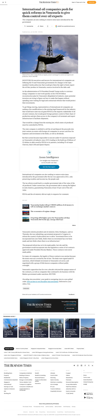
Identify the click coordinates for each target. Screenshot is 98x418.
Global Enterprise (88, 382)
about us (25, 411)
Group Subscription (71, 384)
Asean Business (87, 380)
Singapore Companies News (38, 348)
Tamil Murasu (66, 406)
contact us (31, 411)
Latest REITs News (69, 348)
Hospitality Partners (55, 391)
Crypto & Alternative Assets (40, 380)
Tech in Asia (86, 377)
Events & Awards (70, 391)
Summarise (30, 26)
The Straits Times (27, 406)
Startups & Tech (8, 386)
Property (6, 375)
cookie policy (60, 411)
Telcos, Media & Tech (25, 382)
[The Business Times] (47, 2)
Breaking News (8, 373)
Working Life (7, 393)
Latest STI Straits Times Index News (61, 355)
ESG (5, 391)
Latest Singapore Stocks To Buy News (29, 358)
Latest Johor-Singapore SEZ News (12, 355)
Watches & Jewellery (56, 382)
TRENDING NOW (9, 316)
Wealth (37, 373)
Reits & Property (23, 377)
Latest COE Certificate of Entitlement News (67, 352)
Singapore (7, 382)
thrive (85, 375)
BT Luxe (52, 386)
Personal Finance (39, 377)
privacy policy (42, 411)
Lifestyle (52, 373)
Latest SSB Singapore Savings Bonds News (42, 352)
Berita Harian (58, 406)
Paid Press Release (71, 386)
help (37, 411)
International (7, 384)
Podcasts (68, 380)
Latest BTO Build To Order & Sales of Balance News (36, 355)
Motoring (53, 377)
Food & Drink (53, 375)
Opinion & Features (9, 389)
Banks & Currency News (22, 348)
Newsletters (69, 377)
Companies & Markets (25, 373)
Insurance (38, 383)
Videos (68, 375)
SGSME (85, 384)
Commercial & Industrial (11, 380)
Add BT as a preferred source (66, 26)
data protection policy (70, 411)
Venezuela (26, 288)
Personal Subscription (72, 382)
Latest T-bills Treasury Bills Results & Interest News (16, 352)
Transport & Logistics (25, 384)
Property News (80, 348)
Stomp (73, 406)
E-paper (68, 373)
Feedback (71, 294)
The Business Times (38, 406)
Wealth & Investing (40, 375)
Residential (7, 377)
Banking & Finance (24, 375)
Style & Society (54, 380)
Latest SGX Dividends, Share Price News (82, 355)
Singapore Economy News (54, 348)
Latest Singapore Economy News (49, 358)
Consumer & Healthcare (26, 386)
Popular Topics (9, 348)
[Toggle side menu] (3, 2)
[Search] (5, 2)
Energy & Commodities (25, 380)
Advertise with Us (71, 389)
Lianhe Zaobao (49, 406)
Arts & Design (54, 384)
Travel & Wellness (55, 389)
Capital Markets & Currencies (24, 389)
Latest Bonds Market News (10, 358)
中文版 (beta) (69, 393)
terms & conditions (51, 411)
